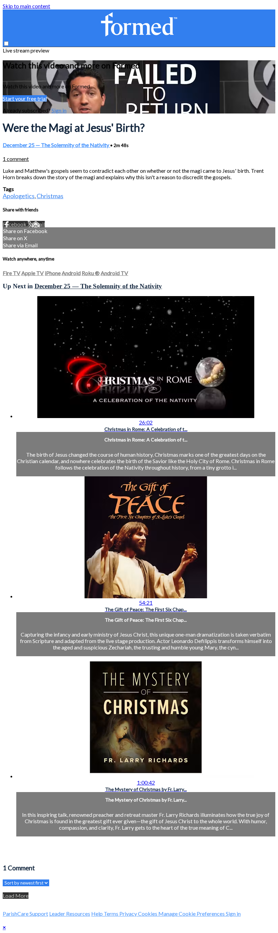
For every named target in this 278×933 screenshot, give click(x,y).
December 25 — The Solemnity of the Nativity (56, 145)
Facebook (15, 224)
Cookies (148, 913)
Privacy (128, 913)
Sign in (59, 110)
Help (97, 913)
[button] (6, 43)
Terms (111, 913)
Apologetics (19, 196)
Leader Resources (69, 913)
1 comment (16, 159)
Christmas (50, 196)
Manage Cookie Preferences (192, 913)
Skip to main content (26, 6)
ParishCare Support (25, 913)
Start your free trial (25, 98)
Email (38, 224)
